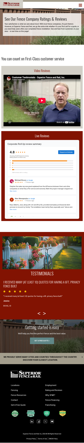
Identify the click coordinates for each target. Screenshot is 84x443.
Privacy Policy (31, 439)
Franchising (50, 405)
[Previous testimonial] (39, 313)
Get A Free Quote (18, 405)
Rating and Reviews (53, 390)
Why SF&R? (50, 395)
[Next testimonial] (44, 313)
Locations (15, 385)
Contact (14, 400)
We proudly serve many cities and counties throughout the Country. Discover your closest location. (43, 358)
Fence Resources (18, 395)
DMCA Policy (53, 439)
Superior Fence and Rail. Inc (32, 434)
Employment (50, 385)
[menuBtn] (80, 4)
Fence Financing (52, 400)
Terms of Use (42, 439)
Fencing (14, 390)
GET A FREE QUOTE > (42, 341)
